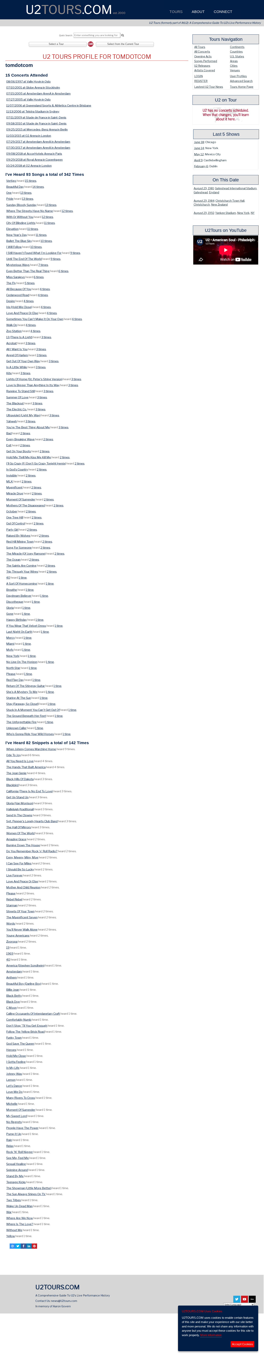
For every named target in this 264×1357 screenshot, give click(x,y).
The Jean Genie (16, 773)
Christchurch (202, 204)
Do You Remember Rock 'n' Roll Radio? (31, 851)
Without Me (14, 1230)
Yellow (10, 1236)
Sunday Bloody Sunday (21, 205)
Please (10, 674)
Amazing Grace (16, 839)
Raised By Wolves (18, 535)
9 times (75, 253)
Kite (9, 373)
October (11, 511)
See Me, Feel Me (17, 1158)
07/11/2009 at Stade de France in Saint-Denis (36, 117)
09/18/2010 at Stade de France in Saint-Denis (36, 123)
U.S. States (237, 56)
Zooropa (11, 941)
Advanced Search (241, 81)
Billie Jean (12, 989)
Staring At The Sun (18, 698)
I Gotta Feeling (16, 1062)
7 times (43, 265)
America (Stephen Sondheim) (25, 965)
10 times (46, 241)
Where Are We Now (19, 1218)
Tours (176, 12)
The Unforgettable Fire (21, 722)
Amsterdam (14, 971)
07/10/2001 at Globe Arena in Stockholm (33, 87)
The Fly (11, 283)
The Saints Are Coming (21, 565)
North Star (13, 668)
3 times (46, 337)
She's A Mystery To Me (21, 692)
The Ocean (13, 559)
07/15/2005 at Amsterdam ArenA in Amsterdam (38, 93)
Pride (9, 199)
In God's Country (17, 469)
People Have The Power (22, 1128)
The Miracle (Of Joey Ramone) (26, 553)
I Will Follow (14, 247)
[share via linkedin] (29, 1246)
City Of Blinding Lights (20, 223)
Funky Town (14, 1037)
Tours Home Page (241, 86)
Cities (234, 65)
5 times (30, 283)
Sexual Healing (16, 1164)
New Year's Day (16, 235)
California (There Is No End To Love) (29, 791)
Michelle (11, 1104)
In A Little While (16, 367)
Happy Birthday (16, 620)
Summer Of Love (17, 397)
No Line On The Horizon (21, 662)
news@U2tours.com (64, 1300)
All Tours (199, 47)
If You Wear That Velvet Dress (26, 626)
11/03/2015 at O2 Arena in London (28, 135)
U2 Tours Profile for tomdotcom (97, 56)
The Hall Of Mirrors (18, 827)
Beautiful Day (15, 187)
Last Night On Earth (19, 632)
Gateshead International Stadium (236, 188)
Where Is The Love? (19, 1224)
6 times (63, 271)
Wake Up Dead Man (19, 1206)
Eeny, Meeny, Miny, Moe (22, 857)
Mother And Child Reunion (23, 887)
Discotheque (14, 602)
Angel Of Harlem (17, 355)
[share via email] (12, 1246)
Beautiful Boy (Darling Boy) (23, 984)
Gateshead (201, 192)
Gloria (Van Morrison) (19, 803)
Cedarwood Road (17, 295)
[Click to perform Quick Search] (122, 35)
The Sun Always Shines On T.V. (26, 1194)
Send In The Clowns (19, 815)
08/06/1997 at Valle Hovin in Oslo (28, 81)
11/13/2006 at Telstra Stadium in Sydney (32, 111)
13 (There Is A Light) (19, 337)
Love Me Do (14, 1092)
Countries (236, 51)
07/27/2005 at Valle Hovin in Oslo (28, 99)
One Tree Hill (14, 517)
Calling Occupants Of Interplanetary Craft (33, 1013)
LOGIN (198, 76)
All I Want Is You (16, 349)
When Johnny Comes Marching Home (31, 749)
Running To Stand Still (20, 391)
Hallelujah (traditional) (20, 809)
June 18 (199, 142)
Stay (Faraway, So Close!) (22, 704)
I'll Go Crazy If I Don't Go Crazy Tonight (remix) (36, 463)
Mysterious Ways (18, 265)
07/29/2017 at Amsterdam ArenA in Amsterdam (38, 141)
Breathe (11, 590)
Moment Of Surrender (20, 499)
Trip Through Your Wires (22, 571)
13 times (26, 193)
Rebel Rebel (14, 899)
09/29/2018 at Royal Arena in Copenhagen (34, 159)
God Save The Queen (20, 1043)
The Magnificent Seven (21, 917)
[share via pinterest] (34, 1246)
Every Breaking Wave (20, 439)
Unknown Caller (16, 728)
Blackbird (12, 785)
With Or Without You (19, 217)
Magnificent (14, 487)
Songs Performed (205, 61)
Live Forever (14, 875)
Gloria (10, 608)
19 (7, 947)
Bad (9, 433)
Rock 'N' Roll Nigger (19, 1152)
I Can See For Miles (19, 863)
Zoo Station (14, 331)
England (214, 192)
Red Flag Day (15, 680)
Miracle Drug (14, 493)
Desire (10, 301)
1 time (23, 577)
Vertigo (11, 181)
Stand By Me (15, 1176)
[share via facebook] (23, 1246)
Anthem (11, 977)
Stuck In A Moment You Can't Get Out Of (33, 710)
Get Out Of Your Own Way (23, 361)
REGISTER (201, 81)
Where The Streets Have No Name (29, 211)
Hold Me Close (16, 1056)
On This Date (226, 179)
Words (10, 923)
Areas (234, 61)
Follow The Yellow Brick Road (25, 1031)
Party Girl (12, 529)
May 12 (199, 154)
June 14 (199, 148)
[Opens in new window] (236, 1300)
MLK (9, 481)
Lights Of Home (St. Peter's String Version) (34, 379)
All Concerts (202, 51)
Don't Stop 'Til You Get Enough (26, 1025)
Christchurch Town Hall (229, 200)
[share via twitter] (18, 1246)
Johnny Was (14, 1074)
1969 (9, 953)
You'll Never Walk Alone (21, 929)
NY (253, 212)
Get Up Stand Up (17, 797)
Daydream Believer (19, 596)
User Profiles (238, 76)
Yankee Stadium (225, 212)
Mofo (10, 650)
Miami (10, 644)
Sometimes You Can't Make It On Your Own (34, 319)
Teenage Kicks (16, 1182)
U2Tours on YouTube (226, 230)
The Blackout (15, 403)
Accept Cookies (242, 1344)
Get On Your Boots (18, 451)
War (9, 1212)
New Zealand (219, 204)
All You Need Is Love (20, 761)
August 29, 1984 (204, 200)
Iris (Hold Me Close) (19, 307)
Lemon (10, 1080)
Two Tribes (13, 1200)
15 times (30, 181)
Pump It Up (13, 1134)
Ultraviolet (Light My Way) (23, 415)
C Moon (11, 1007)
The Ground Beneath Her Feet (26, 716)
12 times (67, 211)
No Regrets (14, 1122)
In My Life (12, 1068)
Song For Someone (19, 547)
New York (243, 212)
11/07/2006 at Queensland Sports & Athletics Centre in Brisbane (48, 105)
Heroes (11, 1050)
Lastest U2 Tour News (208, 86)
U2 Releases (202, 65)
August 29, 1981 (204, 188)
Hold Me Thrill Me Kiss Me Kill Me (28, 457)
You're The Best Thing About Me (28, 427)
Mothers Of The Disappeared (25, 505)
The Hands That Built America (26, 767)
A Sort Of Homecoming (21, 583)
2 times (25, 433)
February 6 (201, 166)
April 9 (198, 160)
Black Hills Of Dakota (20, 779)
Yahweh (11, 421)
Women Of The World (20, 833)
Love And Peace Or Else (22, 313)
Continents (237, 47)
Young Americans (17, 935)
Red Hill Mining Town (20, 541)
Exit (8, 445)
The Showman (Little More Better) (29, 1188)
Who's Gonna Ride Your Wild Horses (30, 734)
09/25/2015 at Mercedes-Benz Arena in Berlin (37, 129)
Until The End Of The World (24, 259)
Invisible (11, 475)
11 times (49, 223)
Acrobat (11, 343)
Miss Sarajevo (15, 277)
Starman (11, 905)
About (198, 12)
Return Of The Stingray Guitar (25, 686)
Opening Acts (203, 56)
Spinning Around (17, 1170)
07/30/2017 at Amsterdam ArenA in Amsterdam (38, 147)
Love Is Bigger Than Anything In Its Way (33, 385)
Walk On (11, 325)
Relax (10, 1146)
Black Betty (14, 995)
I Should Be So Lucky (20, 869)
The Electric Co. (16, 409)
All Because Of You (18, 289)
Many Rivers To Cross (20, 1098)
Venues (235, 70)
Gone (9, 614)
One (9, 193)
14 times (38, 187)
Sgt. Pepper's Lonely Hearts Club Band (32, 821)
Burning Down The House (23, 845)
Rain (9, 1140)
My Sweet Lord (16, 1116)
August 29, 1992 (204, 212)
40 (8, 577)
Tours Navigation (226, 39)
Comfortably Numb (18, 1019)
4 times (45, 289)
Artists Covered (204, 70)
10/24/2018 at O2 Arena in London (29, 165)
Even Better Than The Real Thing (28, 271)
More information (211, 1335)
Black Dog (13, 1001)
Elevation (12, 229)
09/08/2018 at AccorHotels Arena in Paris (34, 153)
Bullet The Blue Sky (19, 241)
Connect (222, 12)
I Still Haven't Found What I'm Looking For (33, 253)
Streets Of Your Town (20, 911)
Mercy (10, 638)
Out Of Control (15, 523)
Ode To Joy (13, 755)
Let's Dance (14, 1086)
